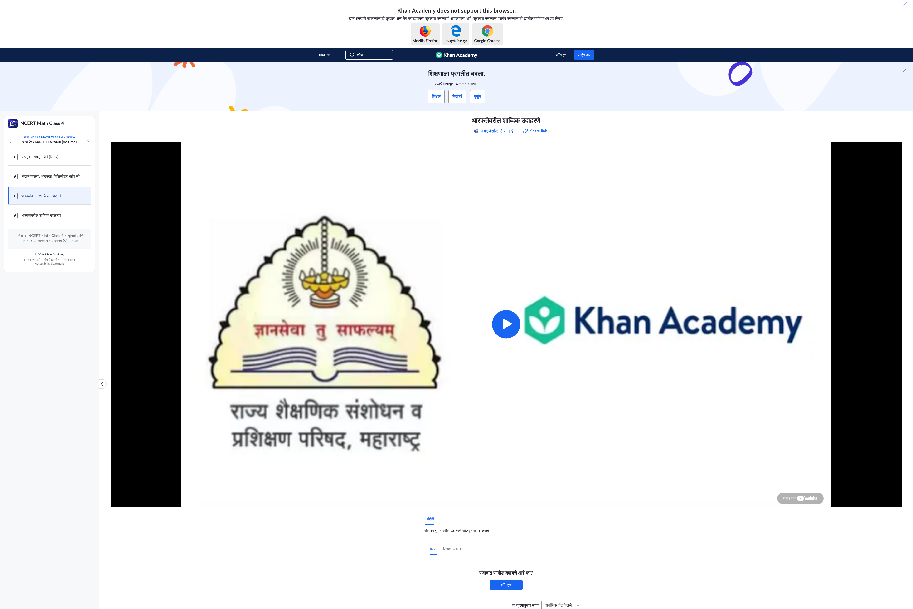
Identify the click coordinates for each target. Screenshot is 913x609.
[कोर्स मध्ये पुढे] (88, 142)
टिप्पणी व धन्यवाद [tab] (454, 549)
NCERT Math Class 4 (45, 236)
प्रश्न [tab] (433, 549)
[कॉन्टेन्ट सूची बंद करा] (103, 384)
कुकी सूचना (70, 259)
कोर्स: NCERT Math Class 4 (43, 137)
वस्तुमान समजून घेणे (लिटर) (39, 157)
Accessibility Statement (49, 263)
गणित (19, 236)
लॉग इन (561, 55)
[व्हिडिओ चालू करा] (506, 324)
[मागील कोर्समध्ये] (10, 142)
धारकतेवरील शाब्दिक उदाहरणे (41, 196)
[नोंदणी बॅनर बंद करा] (904, 71)
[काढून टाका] (905, 4)
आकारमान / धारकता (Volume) (56, 241)
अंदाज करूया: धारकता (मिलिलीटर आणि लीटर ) (52, 176)
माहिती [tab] (429, 519)
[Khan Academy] (456, 55)
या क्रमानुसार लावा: (525, 605)
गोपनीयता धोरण (52, 259)
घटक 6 (71, 137)
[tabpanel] (506, 529)
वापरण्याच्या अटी (32, 259)
